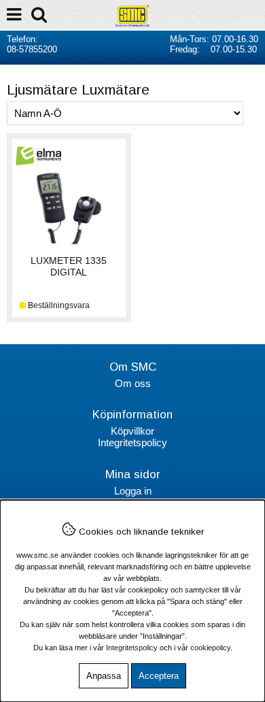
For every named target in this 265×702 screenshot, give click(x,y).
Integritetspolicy (132, 442)
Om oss (133, 383)
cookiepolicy (210, 648)
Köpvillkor (132, 431)
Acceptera (159, 676)
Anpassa (103, 676)
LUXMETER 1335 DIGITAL (69, 266)
